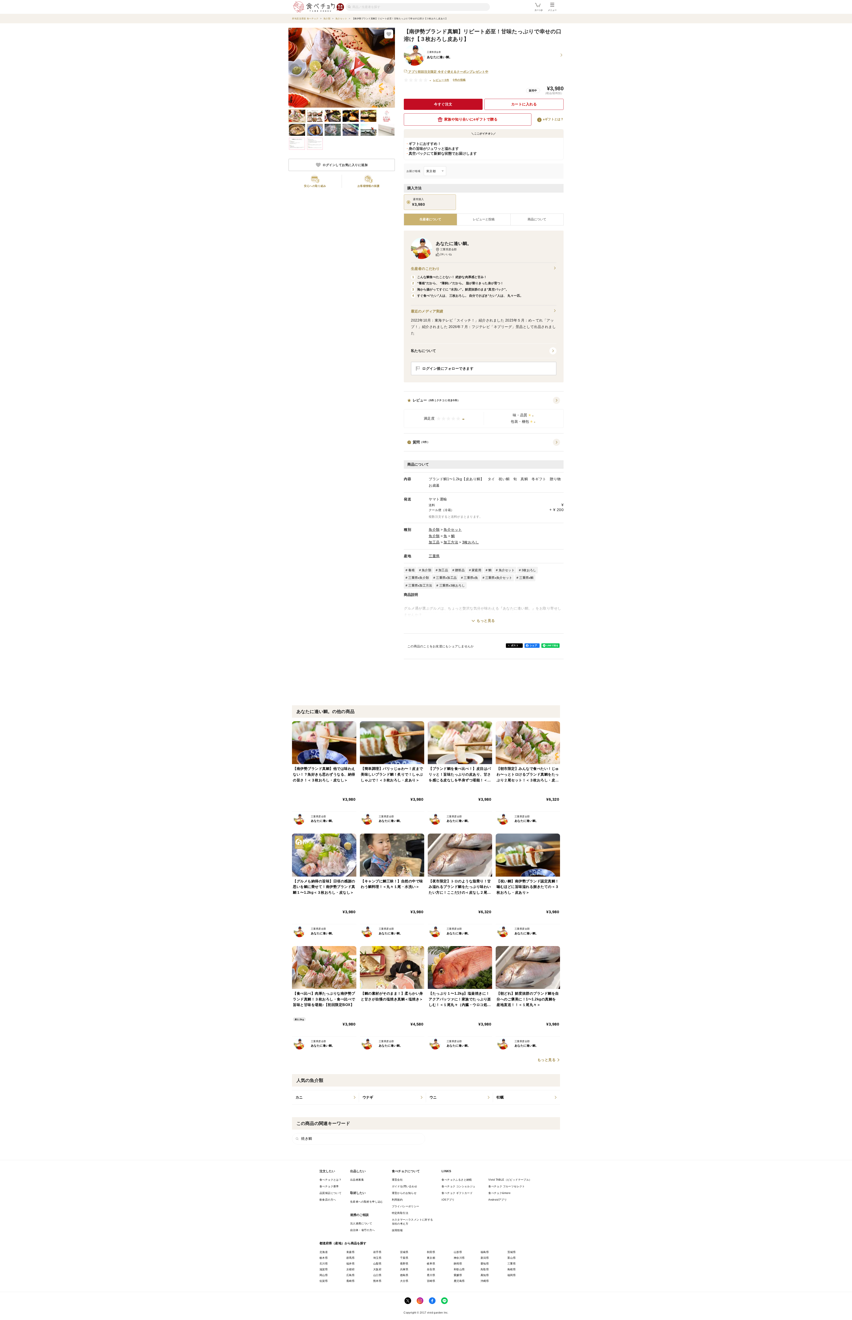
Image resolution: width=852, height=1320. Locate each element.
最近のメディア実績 (427, 311)
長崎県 (350, 1280)
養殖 (411, 570)
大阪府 (377, 1269)
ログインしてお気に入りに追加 (345, 165)
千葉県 (404, 1257)
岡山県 (324, 1275)
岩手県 (377, 1252)
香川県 (431, 1275)
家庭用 (476, 570)
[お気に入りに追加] (388, 34)
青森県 (350, 1252)
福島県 (485, 1252)
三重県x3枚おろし (452, 585)
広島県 (350, 1275)
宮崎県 (431, 1280)
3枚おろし (470, 542)
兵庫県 (404, 1269)
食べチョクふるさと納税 (457, 1179)
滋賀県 (324, 1269)
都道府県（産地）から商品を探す (343, 1243)
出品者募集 (357, 1179)
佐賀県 (324, 1280)
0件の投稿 (459, 79)
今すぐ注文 (443, 104)
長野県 (404, 1263)
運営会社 (397, 1179)
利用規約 (397, 1199)
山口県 (377, 1275)
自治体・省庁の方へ (362, 1230)
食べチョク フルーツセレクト (506, 1186)
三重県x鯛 (526, 577)
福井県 (350, 1263)
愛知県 (485, 1263)
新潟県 (485, 1257)
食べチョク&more (499, 1193)
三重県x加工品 (446, 577)
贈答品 (460, 570)
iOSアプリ (448, 1199)
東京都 (431, 1257)
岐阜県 (431, 1263)
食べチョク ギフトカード (457, 1193)
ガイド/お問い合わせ (404, 1186)
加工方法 (451, 542)
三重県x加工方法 (420, 585)
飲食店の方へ (328, 1199)
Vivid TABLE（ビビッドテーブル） (510, 1179)
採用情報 (397, 1230)
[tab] (483, 219)
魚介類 (434, 530)
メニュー (552, 10)
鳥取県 (485, 1269)
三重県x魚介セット (498, 577)
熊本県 (377, 1280)
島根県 (511, 1269)
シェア (533, 645)
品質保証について (330, 1193)
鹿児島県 (459, 1280)
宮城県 (404, 1252)
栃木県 (324, 1257)
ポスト (515, 645)
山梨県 (377, 1263)
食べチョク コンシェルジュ (458, 1186)
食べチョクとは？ (330, 1179)
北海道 (324, 1252)
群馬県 (350, 1257)
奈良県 (431, 1269)
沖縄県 (485, 1280)
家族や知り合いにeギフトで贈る (471, 119)
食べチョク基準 (329, 1186)
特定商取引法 (400, 1213)
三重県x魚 (471, 577)
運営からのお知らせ (404, 1193)
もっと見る (486, 620)
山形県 (458, 1252)
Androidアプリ (497, 1199)
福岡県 (511, 1275)
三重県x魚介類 (418, 577)
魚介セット (453, 530)
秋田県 (431, 1252)
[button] (484, 412)
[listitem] (325, 1097)
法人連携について (361, 1223)
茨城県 (511, 1252)
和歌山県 (459, 1269)
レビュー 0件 (441, 80)
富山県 (511, 1257)
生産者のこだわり (425, 269)
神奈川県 (459, 1257)
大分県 (404, 1280)
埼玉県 (377, 1257)
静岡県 (458, 1263)
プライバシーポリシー (405, 1206)
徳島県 (404, 1275)
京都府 (350, 1269)
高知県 (485, 1275)
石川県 (324, 1263)
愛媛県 (458, 1275)
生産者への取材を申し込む (366, 1201)
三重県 (434, 556)
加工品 (434, 542)
